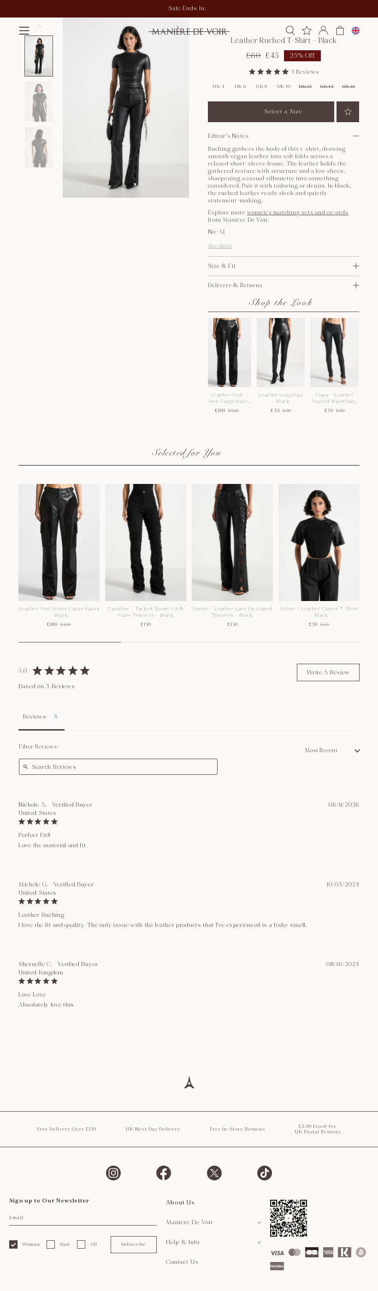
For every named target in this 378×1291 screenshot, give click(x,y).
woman (31, 1244)
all (93, 1244)
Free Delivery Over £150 (66, 1129)
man (64, 1244)
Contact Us (182, 1262)
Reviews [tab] (35, 716)
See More (220, 246)
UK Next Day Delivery (153, 1129)
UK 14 (327, 86)
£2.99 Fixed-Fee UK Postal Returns (318, 1129)
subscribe (133, 1244)
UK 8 (262, 86)
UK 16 (348, 86)
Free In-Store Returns (237, 1129)
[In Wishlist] (348, 111)
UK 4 (218, 86)
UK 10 (283, 86)
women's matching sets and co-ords (297, 212)
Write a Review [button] (328, 672)
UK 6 (240, 86)
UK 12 (305, 86)
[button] (38, 56)
